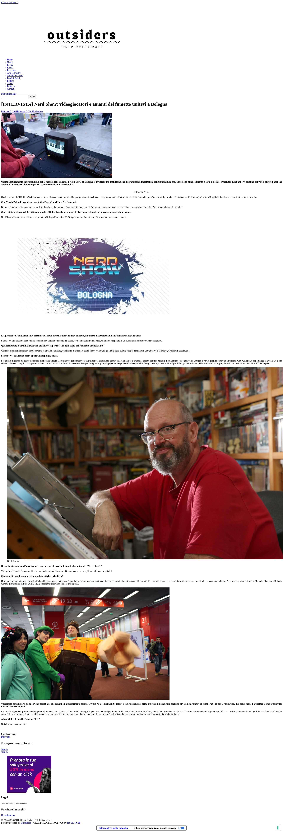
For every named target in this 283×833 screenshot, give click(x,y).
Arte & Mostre (14, 73)
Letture (10, 81)
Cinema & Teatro (15, 75)
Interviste (11, 70)
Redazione (38, 111)
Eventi (10, 67)
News (10, 62)
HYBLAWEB (74, 823)
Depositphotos (8, 815)
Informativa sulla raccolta (113, 828)
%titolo (4, 749)
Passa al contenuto (9, 2)
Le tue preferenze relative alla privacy (154, 828)
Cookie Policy (21, 803)
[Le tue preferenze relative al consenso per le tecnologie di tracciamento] (278, 828)
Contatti (10, 89)
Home (10, 59)
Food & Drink (13, 78)
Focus (10, 65)
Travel (10, 83)
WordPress (26, 823)
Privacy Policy (7, 803)
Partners (11, 86)
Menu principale (8, 94)
